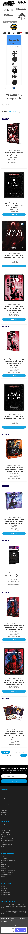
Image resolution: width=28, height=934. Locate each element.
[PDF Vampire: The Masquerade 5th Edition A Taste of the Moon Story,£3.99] (14, 236)
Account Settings (6, 894)
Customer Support (6, 804)
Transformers (5, 864)
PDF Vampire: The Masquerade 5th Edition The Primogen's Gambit (14, 205)
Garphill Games (5, 866)
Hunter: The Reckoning (7, 872)
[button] (14, 105)
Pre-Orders (4, 836)
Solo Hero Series (5, 834)
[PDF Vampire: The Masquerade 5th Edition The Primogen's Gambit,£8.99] (14, 185)
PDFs (2, 842)
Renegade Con (5, 798)
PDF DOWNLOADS (5, 800)
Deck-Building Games (7, 840)
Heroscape (4, 828)
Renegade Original (6, 874)
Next (23, 755)
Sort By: (4, 111)
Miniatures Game (5, 832)
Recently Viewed (5, 892)
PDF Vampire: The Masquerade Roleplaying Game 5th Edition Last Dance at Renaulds (14, 418)
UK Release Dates (5, 802)
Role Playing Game (6, 830)
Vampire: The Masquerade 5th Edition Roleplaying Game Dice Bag (14, 576)
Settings (14, 925)
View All (3, 876)
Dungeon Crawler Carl (7, 826)
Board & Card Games (7, 838)
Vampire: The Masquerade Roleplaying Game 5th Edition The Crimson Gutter (14, 154)
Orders (3, 886)
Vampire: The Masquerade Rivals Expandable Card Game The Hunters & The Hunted (14, 469)
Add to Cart (14, 214)
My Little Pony (5, 868)
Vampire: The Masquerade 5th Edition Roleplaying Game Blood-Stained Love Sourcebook (14, 362)
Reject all (14, 928)
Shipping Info (4, 812)
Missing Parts (4, 810)
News (2, 792)
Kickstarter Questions (7, 806)
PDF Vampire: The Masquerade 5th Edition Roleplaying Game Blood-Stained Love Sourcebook (14, 309)
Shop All (3, 846)
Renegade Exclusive (6, 844)
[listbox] (13, 111)
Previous (5, 752)
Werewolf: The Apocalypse (8, 870)
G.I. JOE (3, 862)
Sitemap (3, 814)
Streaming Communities (8, 796)
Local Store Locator (6, 808)
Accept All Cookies (14, 931)
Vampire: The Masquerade (8, 860)
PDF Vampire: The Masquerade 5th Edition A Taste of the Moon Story (14, 257)
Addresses (4, 888)
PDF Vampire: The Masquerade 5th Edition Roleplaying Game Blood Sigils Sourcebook (14, 682)
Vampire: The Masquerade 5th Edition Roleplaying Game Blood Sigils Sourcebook (14, 627)
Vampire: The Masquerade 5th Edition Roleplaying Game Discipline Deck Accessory (14, 521)
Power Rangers (5, 856)
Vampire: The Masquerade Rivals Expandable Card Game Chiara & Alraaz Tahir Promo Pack (14, 734)
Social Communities (6, 794)
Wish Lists (3, 890)
